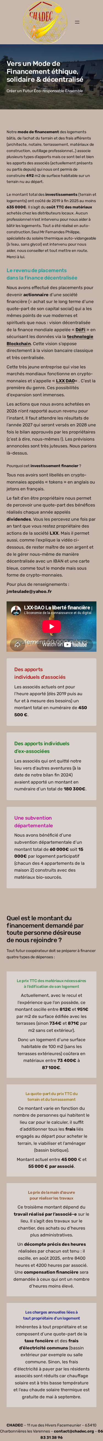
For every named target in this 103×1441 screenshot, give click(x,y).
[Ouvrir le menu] (77, 22)
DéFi (80, 329)
